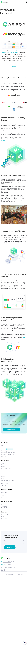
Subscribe (9, 547)
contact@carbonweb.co (9, 567)
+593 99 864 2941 (9, 564)
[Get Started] (14, 423)
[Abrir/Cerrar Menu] (27, 2)
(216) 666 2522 (7, 561)
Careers (3, 449)
